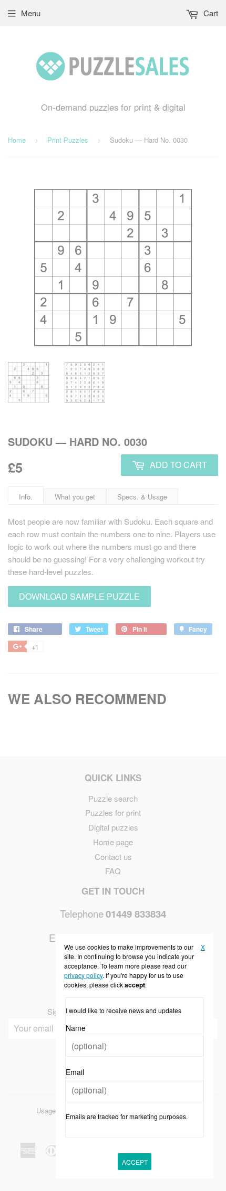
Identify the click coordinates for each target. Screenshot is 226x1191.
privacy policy (83, 975)
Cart (209, 12)
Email (75, 1072)
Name (76, 1028)
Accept (135, 1161)
